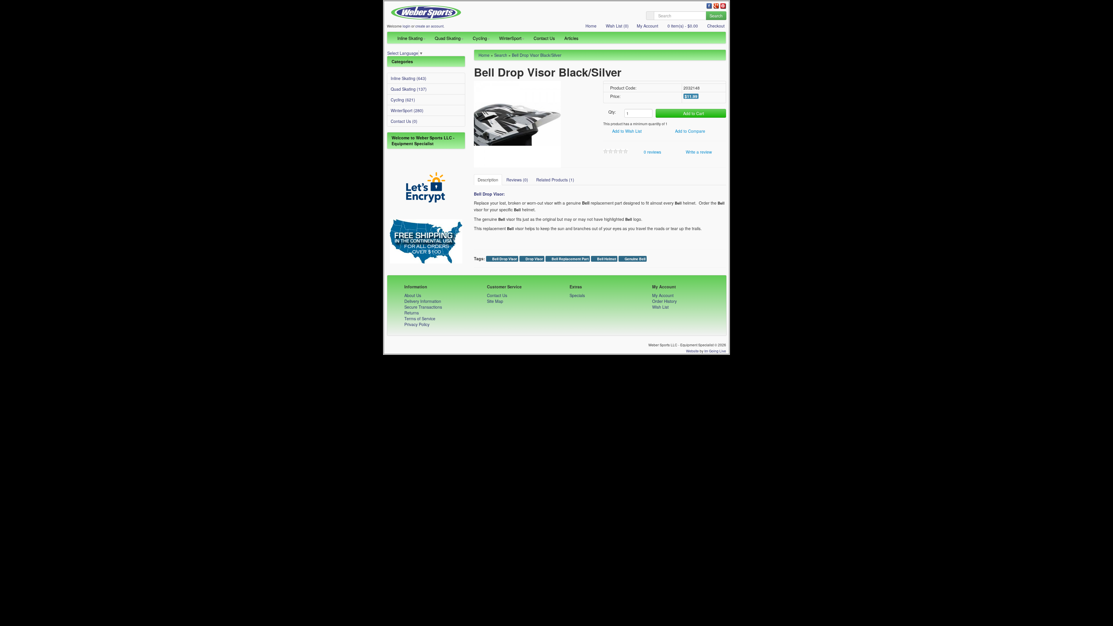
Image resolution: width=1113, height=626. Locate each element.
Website (692, 350)
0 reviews (652, 152)
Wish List (660, 307)
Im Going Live (715, 350)
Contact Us (544, 38)
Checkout (715, 26)
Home (590, 26)
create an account (429, 25)
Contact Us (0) (404, 121)
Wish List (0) (617, 26)
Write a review (698, 152)
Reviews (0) (517, 180)
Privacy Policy (417, 324)
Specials (577, 295)
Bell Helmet (606, 258)
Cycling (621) (403, 100)
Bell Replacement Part (570, 258)
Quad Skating (448, 38)
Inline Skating (410, 38)
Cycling (480, 38)
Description (488, 180)
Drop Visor (534, 258)
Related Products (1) (555, 180)
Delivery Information (422, 301)
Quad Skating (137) (409, 89)
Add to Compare (689, 131)
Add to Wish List (626, 131)
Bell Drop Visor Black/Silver (536, 55)
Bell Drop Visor (504, 258)
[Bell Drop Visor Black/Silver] (517, 124)
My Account (647, 26)
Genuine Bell (634, 258)
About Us (412, 295)
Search (716, 16)
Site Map (495, 301)
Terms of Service (419, 318)
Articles (571, 38)
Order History (664, 301)
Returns (411, 313)
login (406, 25)
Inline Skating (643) (408, 78)
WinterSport (510, 38)
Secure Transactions (423, 307)
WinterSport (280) (407, 110)
